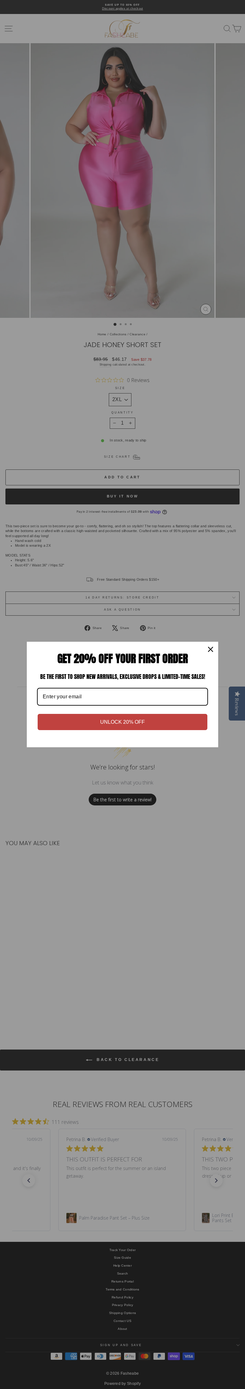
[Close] (210, 649)
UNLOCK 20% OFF (122, 722)
